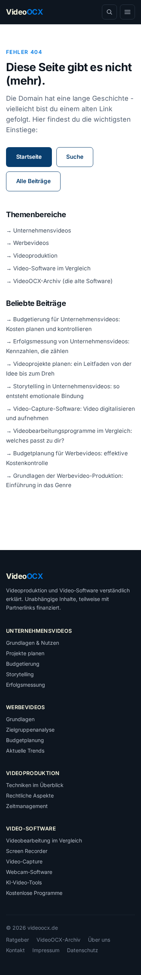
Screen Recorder (26, 851)
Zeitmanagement (27, 806)
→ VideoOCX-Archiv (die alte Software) (59, 281)
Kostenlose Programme (34, 893)
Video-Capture (24, 861)
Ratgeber (17, 939)
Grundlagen (20, 719)
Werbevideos (25, 707)
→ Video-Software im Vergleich (48, 268)
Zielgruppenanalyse (30, 729)
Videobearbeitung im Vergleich (44, 840)
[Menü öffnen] (127, 11)
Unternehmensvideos (39, 631)
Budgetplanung (25, 740)
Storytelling (20, 674)
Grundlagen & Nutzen (32, 643)
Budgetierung (22, 663)
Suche (74, 156)
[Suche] (109, 11)
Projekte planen (25, 653)
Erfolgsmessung (25, 684)
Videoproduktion (32, 773)
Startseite (29, 156)
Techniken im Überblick (35, 785)
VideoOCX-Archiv (58, 939)
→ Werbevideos (27, 242)
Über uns (99, 939)
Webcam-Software (29, 872)
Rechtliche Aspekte (30, 795)
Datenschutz (82, 950)
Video (24, 576)
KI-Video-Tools (24, 882)
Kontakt (15, 950)
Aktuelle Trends (25, 750)
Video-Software (31, 828)
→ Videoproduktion (32, 255)
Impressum (45, 950)
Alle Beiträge (33, 181)
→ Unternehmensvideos (38, 230)
